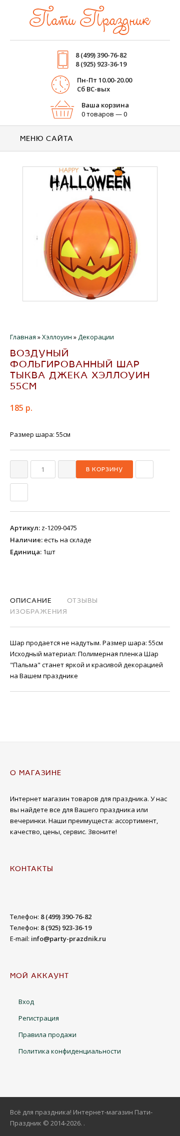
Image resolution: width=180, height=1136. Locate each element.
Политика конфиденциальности (69, 1051)
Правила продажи (47, 1034)
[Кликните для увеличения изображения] (90, 233)
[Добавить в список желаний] (19, 492)
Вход (26, 1001)
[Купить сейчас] (145, 469)
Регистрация (38, 1018)
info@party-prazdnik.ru (68, 938)
